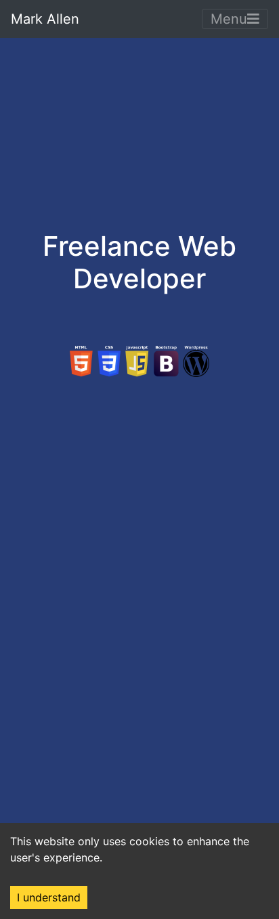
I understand (49, 897)
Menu (229, 19)
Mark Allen (45, 19)
